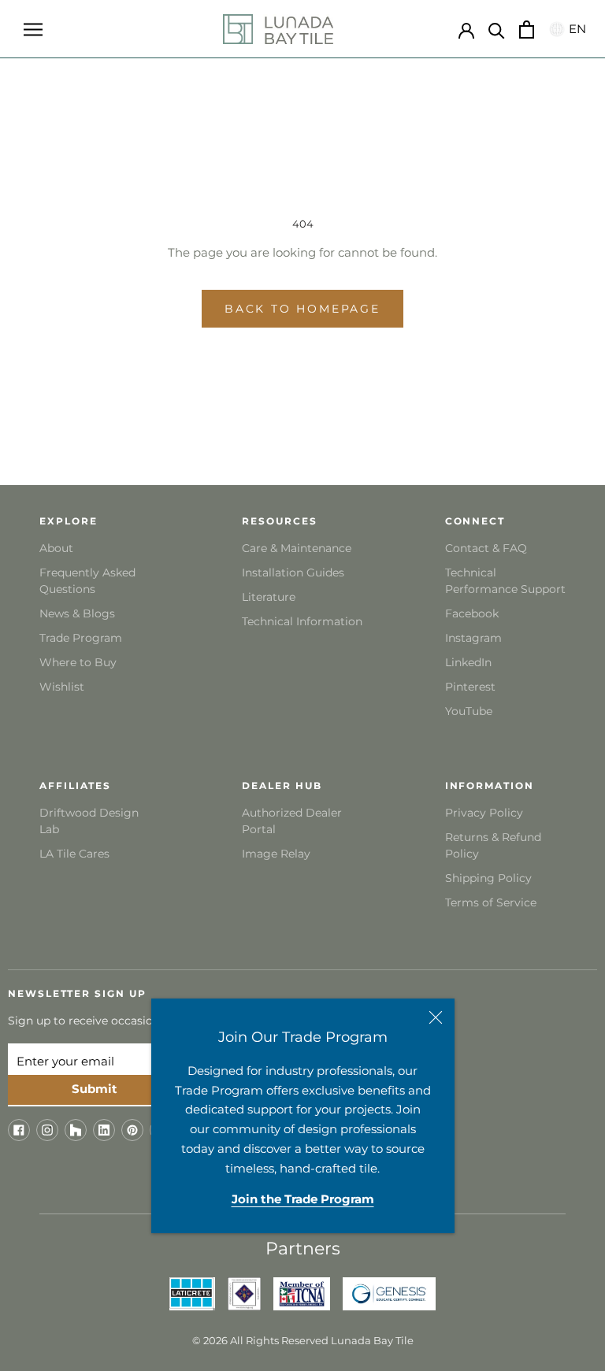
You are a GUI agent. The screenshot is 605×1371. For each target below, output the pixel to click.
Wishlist (61, 687)
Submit (94, 1088)
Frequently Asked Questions (87, 580)
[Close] (436, 1017)
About (56, 548)
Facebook (472, 613)
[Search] (496, 29)
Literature (268, 597)
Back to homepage (302, 309)
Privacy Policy (484, 813)
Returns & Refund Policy (493, 845)
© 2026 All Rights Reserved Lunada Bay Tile (303, 1340)
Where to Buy (78, 662)
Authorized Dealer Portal (292, 821)
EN (575, 28)
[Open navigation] (33, 29)
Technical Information (302, 621)
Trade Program (80, 638)
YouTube (468, 711)
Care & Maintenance (296, 548)
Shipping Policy (488, 878)
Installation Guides (293, 572)
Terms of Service (490, 902)
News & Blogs (77, 613)
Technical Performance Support (505, 580)
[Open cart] (526, 29)
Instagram (473, 638)
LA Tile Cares (74, 854)
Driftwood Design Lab (89, 821)
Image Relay (276, 854)
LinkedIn (468, 662)
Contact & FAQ (486, 548)
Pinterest (470, 687)
